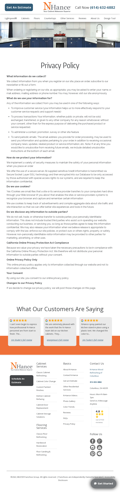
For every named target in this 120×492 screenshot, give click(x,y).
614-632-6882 (96, 382)
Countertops (50, 18)
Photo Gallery (69, 401)
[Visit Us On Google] (99, 441)
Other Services (67, 18)
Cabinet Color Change (46, 381)
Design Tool (109, 18)
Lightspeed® (11, 18)
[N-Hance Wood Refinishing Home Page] (57, 11)
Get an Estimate (70, 381)
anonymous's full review (58, 340)
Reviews (82, 18)
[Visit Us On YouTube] (99, 447)
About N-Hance (70, 369)
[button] (100, 417)
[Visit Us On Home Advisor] (99, 453)
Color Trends (69, 407)
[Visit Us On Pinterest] (92, 453)
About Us (95, 18)
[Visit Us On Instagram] (92, 447)
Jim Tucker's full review (93, 340)
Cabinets (25, 18)
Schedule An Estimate (18, 380)
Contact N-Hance (70, 375)
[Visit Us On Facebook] (92, 441)
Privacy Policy (69, 424)
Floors (37, 18)
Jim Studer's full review (21, 340)
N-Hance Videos (70, 395)
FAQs (65, 418)
